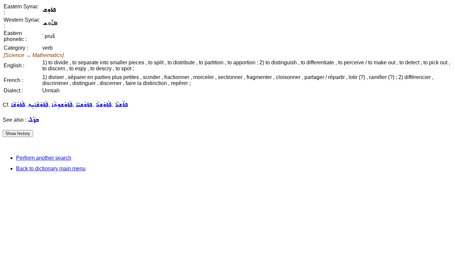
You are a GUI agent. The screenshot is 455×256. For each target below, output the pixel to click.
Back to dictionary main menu (51, 168)
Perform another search (43, 158)
